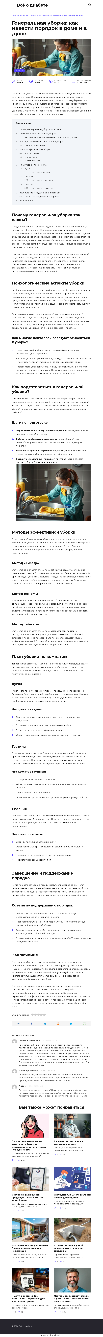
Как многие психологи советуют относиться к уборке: (51, 137)
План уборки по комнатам (33, 165)
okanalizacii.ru (56, 1335)
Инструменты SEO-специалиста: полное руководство (72, 1196)
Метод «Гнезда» (32, 153)
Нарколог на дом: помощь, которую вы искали (69, 1142)
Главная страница (20, 15)
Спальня (29, 184)
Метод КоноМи (32, 157)
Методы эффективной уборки (36, 149)
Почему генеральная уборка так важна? (41, 129)
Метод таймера (32, 161)
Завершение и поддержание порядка (40, 193)
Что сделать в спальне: (42, 188)
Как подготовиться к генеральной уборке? (42, 141)
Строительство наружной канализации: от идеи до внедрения (68, 1248)
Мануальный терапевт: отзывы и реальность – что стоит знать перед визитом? (72, 1299)
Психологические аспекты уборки (38, 133)
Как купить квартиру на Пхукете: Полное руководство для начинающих (30, 1248)
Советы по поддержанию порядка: (42, 196)
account (19, 71)
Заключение (26, 201)
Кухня (27, 169)
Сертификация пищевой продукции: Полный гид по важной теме (27, 1197)
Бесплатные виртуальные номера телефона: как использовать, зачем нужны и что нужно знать (29, 1145)
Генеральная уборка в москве (52, 240)
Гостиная (29, 177)
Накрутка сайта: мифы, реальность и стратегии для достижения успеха (28, 1299)
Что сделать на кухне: (41, 172)
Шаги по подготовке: (35, 145)
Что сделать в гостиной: (42, 180)
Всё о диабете (32, 5)
